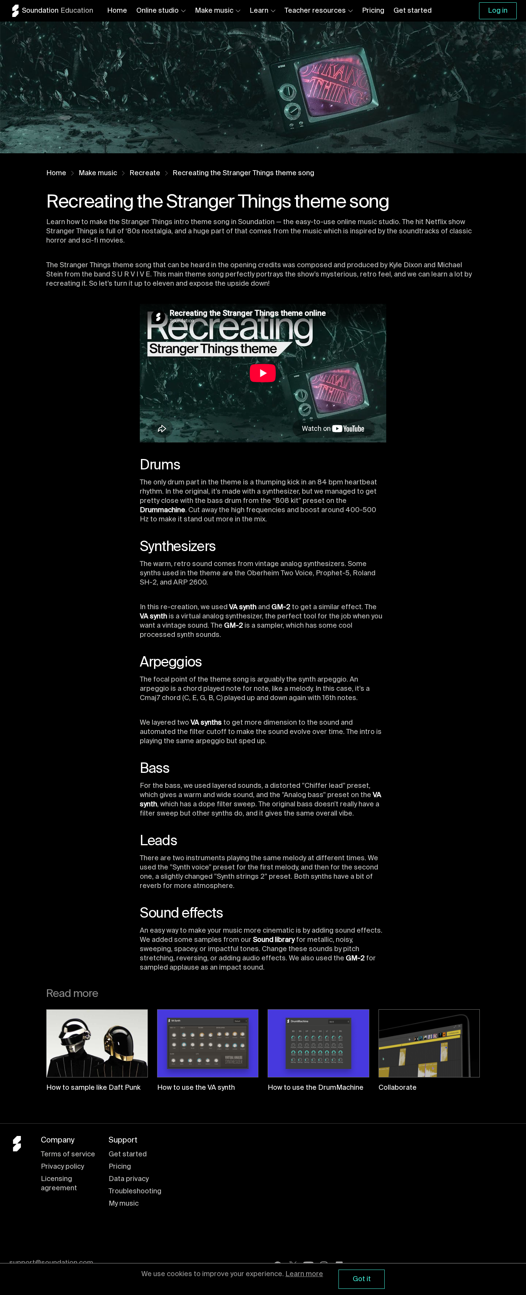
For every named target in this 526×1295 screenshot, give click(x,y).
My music (124, 1203)
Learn (259, 10)
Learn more (304, 1274)
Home (117, 10)
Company (57, 1140)
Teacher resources (315, 10)
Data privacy (129, 1179)
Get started (413, 10)
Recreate (144, 173)
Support (123, 1140)
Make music (214, 10)
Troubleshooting (135, 1191)
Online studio (157, 10)
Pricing (373, 10)
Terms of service (68, 1154)
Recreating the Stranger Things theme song (243, 173)
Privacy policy (62, 1166)
